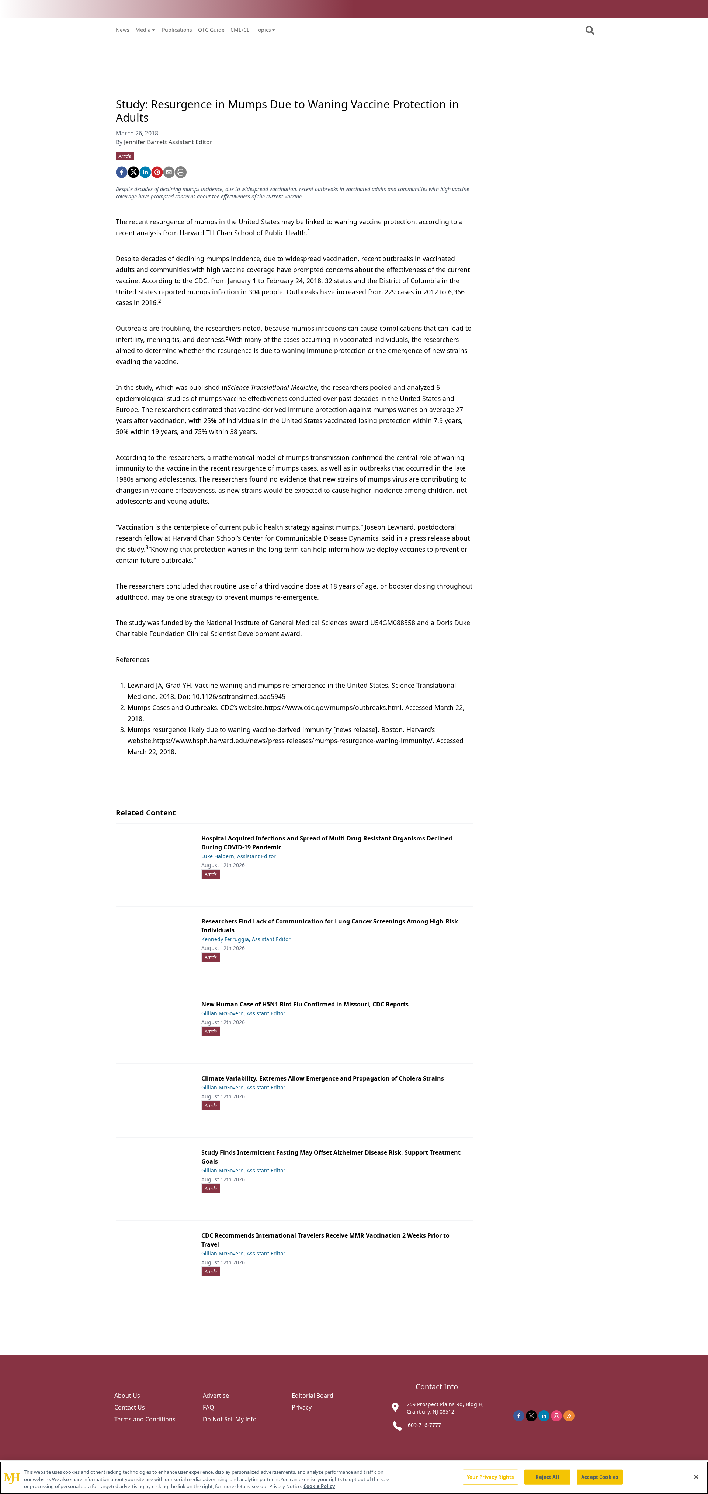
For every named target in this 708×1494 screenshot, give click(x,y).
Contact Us (129, 1407)
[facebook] (122, 172)
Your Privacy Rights (490, 1476)
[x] (531, 1415)
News (122, 29)
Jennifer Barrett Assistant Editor (168, 142)
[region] (354, 1477)
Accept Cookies (599, 1476)
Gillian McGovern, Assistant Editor (243, 1013)
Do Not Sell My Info (230, 1419)
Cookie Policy (319, 1486)
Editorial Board (312, 1395)
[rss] (569, 1415)
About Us (127, 1395)
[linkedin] (145, 172)
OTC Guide (211, 29)
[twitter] (133, 172)
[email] (169, 172)
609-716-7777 (424, 1424)
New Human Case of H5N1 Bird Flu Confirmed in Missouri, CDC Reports (305, 1004)
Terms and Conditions (145, 1419)
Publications (177, 29)
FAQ (208, 1407)
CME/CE (240, 29)
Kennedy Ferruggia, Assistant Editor (246, 939)
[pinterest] (157, 172)
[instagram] (556, 1415)
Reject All (547, 1476)
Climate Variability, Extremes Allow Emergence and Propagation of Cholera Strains (322, 1078)
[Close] (696, 1477)
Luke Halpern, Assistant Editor (238, 856)
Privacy (302, 1407)
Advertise (216, 1395)
